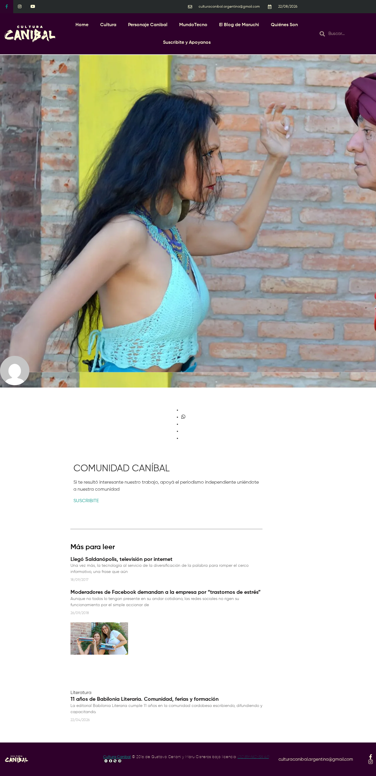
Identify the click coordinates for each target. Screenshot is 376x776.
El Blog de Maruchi (239, 25)
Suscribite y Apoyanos (187, 42)
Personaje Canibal (147, 25)
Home (81, 25)
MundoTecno (193, 25)
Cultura (108, 25)
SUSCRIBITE (86, 501)
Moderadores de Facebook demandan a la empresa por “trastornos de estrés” (165, 592)
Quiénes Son (284, 25)
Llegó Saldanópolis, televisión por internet (121, 559)
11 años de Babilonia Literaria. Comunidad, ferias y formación (144, 699)
